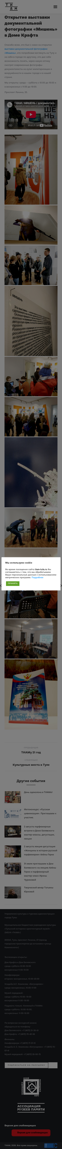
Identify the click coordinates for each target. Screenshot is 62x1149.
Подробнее (37, 578)
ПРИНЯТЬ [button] (13, 583)
